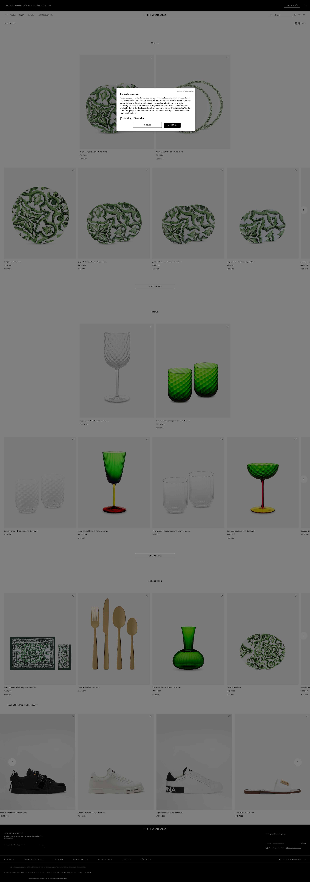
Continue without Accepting (185, 91)
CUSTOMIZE (147, 125)
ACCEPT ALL (172, 125)
